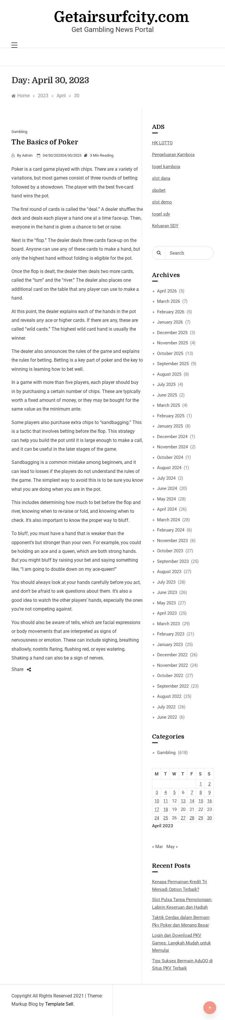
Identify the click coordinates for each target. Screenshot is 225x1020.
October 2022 (170, 675)
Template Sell (59, 1004)
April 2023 (167, 613)
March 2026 (168, 301)
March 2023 (168, 623)
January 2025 (170, 426)
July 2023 (166, 582)
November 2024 (172, 447)
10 (156, 801)
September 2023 (173, 561)
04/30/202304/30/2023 (62, 155)
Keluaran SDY (165, 225)
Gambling (19, 131)
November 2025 (172, 343)
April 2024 (167, 509)
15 (200, 801)
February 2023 (170, 634)
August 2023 (169, 571)
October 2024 (170, 457)
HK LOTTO (162, 143)
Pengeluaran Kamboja (173, 154)
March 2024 (168, 519)
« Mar (157, 846)
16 (209, 801)
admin (27, 155)
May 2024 (166, 499)
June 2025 (167, 395)
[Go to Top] (209, 1007)
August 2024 (169, 467)
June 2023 (167, 592)
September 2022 (173, 686)
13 (183, 801)
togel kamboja (166, 166)
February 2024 (170, 530)
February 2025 (170, 415)
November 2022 (172, 665)
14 (192, 801)
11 (165, 801)
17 (156, 809)
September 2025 (173, 363)
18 (165, 809)
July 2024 (166, 478)
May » (172, 846)
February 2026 (170, 312)
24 (156, 818)
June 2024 (167, 488)
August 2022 (169, 696)
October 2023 (170, 550)
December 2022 (172, 654)
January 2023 (170, 644)
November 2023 (172, 540)
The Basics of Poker (44, 142)
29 (200, 818)
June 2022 (167, 717)
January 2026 (170, 322)
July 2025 (166, 384)
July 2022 (166, 707)
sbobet (159, 190)
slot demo (162, 202)
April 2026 (167, 291)
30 (209, 818)
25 (165, 818)
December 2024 (172, 436)
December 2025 (172, 332)
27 (183, 818)
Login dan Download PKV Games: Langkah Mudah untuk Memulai (181, 943)
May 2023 (166, 603)
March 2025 (168, 405)
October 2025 (170, 353)
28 (192, 818)
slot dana (161, 178)
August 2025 (169, 374)
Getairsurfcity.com (121, 17)
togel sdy (161, 214)
